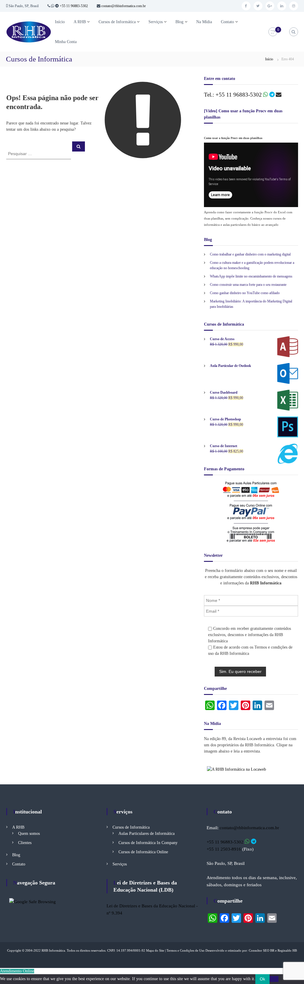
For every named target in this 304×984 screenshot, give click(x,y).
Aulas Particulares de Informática (146, 833)
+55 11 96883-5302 (74, 6)
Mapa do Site (155, 950)
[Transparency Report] (32, 901)
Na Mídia (204, 22)
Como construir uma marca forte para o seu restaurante (248, 285)
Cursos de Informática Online (143, 852)
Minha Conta (66, 42)
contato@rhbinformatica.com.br (123, 6)
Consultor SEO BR (261, 950)
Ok (262, 979)
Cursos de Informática (117, 22)
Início (60, 22)
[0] (273, 32)
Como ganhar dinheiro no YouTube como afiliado (245, 293)
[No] (274, 979)
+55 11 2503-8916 (224, 849)
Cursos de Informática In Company (148, 842)
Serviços (155, 22)
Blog (179, 22)
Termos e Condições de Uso (186, 950)
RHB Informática (53, 950)
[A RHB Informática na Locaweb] (236, 769)
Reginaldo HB (287, 950)
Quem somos (29, 833)
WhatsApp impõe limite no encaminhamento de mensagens (251, 276)
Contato (227, 22)
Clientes (24, 842)
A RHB (80, 22)
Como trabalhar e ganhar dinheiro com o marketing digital (250, 254)
